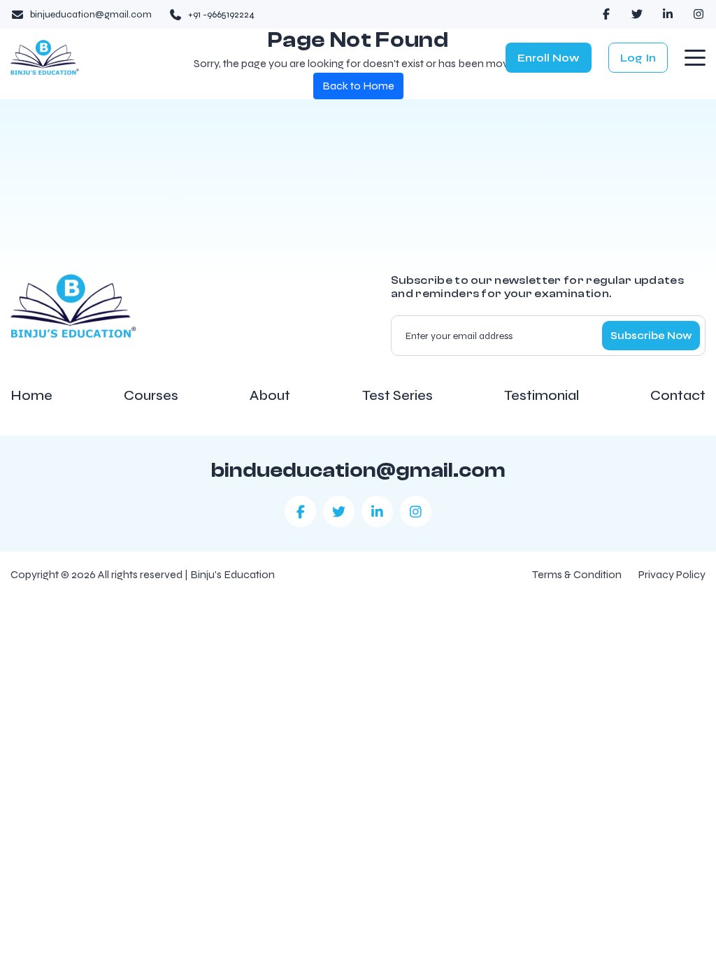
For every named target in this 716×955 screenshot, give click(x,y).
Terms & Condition (577, 574)
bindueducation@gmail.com (358, 470)
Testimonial (541, 395)
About (270, 395)
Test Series (397, 395)
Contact (678, 395)
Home (31, 395)
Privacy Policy (672, 574)
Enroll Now (548, 57)
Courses (151, 395)
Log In (638, 57)
